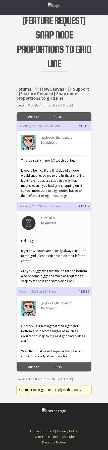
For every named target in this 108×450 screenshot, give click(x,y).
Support (80, 89)
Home (34, 431)
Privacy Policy (67, 431)
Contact (48, 431)
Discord (52, 436)
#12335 (84, 126)
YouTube (68, 436)
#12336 (84, 291)
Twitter (38, 436)
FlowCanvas (51, 89)
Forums (23, 89)
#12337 (84, 206)
